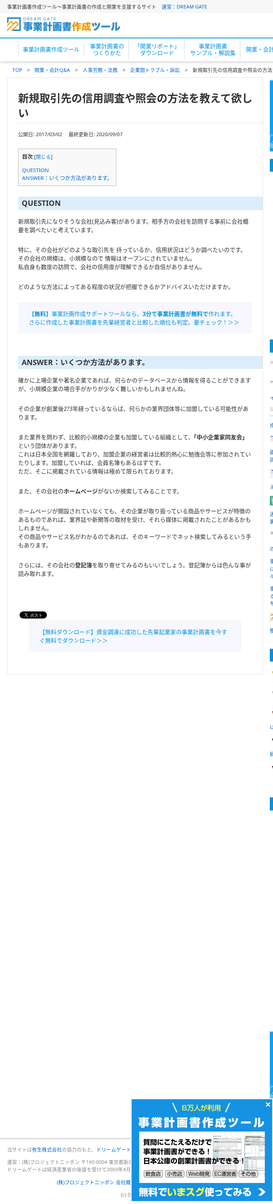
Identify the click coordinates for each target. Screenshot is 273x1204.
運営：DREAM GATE (184, 6)
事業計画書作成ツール (51, 49)
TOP (17, 69)
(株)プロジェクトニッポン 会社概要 (96, 1182)
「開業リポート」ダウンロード (157, 49)
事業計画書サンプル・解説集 (213, 49)
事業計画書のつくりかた (107, 49)
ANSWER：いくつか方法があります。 (67, 177)
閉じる (43, 156)
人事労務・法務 (100, 69)
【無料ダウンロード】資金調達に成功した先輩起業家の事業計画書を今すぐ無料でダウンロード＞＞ (133, 636)
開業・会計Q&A (52, 69)
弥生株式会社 (47, 1149)
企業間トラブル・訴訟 (155, 69)
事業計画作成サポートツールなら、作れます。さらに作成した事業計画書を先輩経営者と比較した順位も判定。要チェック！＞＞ (134, 318)
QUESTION (35, 169)
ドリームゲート (113, 1149)
